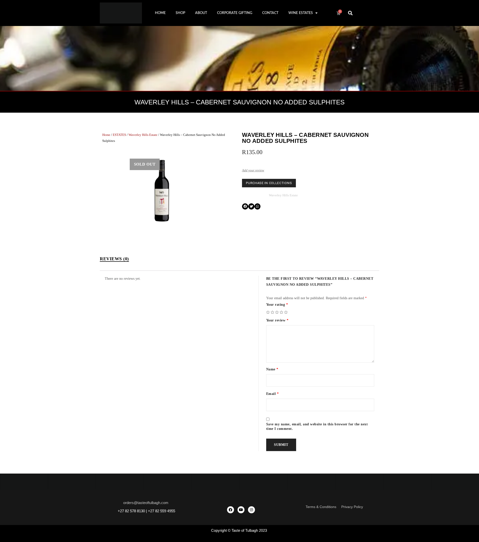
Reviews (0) (114, 258)
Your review (277, 320)
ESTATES (119, 135)
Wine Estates (300, 13)
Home (160, 13)
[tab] (114, 259)
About (201, 13)
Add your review (253, 170)
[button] (350, 13)
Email (272, 394)
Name (272, 369)
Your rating (277, 304)
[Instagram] (251, 509)
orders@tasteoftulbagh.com (145, 503)
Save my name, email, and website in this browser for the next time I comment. (317, 426)
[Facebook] (230, 509)
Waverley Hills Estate (142, 135)
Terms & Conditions (321, 507)
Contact (270, 13)
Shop (180, 13)
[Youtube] (241, 509)
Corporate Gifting (234, 13)
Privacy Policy (352, 507)
